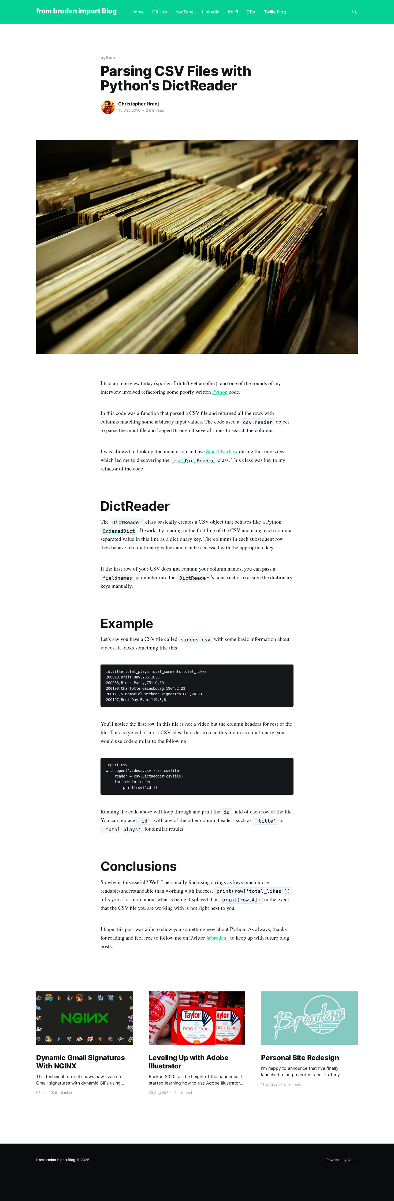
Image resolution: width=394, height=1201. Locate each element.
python (108, 57)
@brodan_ (217, 937)
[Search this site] (354, 12)
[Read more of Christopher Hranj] (108, 107)
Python (220, 391)
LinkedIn (211, 11)
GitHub (159, 11)
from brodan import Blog (76, 11)
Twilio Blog (275, 11)
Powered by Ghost (342, 1160)
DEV (251, 11)
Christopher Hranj (138, 104)
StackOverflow (222, 451)
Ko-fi (233, 11)
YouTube (185, 11)
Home (138, 11)
